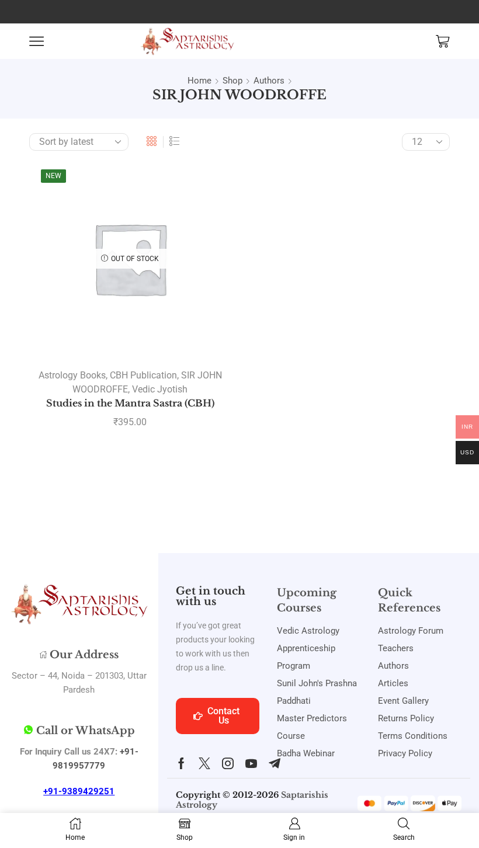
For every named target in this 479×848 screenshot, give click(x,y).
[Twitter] (204, 763)
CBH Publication (143, 375)
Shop (232, 80)
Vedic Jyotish (160, 389)
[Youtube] (251, 763)
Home (199, 80)
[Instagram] (228, 763)
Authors (269, 80)
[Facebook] (181, 763)
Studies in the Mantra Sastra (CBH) (130, 403)
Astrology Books (72, 375)
